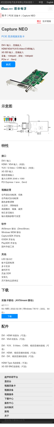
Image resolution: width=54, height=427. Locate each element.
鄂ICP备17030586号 (42, 424)
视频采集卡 (10, 385)
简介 (39, 21)
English (50, 2)
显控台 (7, 381)
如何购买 (9, 407)
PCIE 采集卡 (14, 15)
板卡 (4, 15)
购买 (8, 64)
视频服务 (9, 394)
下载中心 (9, 398)
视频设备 (9, 390)
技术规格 (47, 21)
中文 (41, 2)
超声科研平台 (11, 377)
